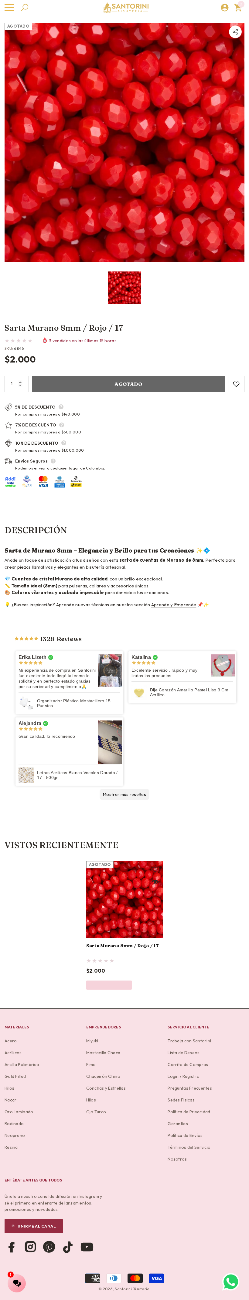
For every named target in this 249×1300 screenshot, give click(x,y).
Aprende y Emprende (173, 604)
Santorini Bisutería (132, 1288)
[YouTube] (87, 1247)
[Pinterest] (49, 1247)
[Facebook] (12, 1247)
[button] (24, 7)
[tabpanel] (124, 925)
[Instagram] (30, 1247)
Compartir (235, 32)
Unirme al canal (37, 1226)
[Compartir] (235, 32)
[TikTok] (68, 1247)
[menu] (9, 7)
